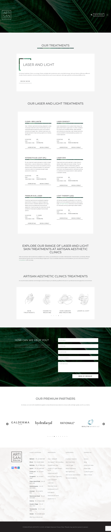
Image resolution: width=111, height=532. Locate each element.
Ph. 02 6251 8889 (39, 462)
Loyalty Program (88, 471)
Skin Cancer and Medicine (47, 311)
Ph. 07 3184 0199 (40, 465)
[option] (29, 303)
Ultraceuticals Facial (53, 495)
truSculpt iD (51, 492)
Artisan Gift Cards (88, 465)
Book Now (99, 14)
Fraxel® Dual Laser (53, 465)
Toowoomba (33, 509)
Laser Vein (51, 483)
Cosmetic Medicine (29, 311)
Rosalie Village (34, 504)
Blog (85, 462)
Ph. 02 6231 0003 (40, 514)
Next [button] (93, 303)
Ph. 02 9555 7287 (40, 459)
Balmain (32, 459)
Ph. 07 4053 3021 (39, 468)
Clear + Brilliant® (52, 459)
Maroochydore (34, 486)
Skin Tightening (70, 471)
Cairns (31, 468)
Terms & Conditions (71, 478)
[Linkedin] (18, 468)
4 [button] (58, 315)
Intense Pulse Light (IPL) (55, 476)
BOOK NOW (25, 81)
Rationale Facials (52, 486)
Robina (32, 501)
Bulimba (32, 465)
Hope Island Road (35, 481)
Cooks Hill (33, 471)
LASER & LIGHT (65, 311)
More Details (32, 147)
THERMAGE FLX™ (53, 489)
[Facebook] (13, 468)
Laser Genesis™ (52, 479)
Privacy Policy (60, 527)
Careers (86, 459)
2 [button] (54, 315)
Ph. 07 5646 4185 (39, 501)
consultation (22, 260)
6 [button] (58, 436)
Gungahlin (33, 476)
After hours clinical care (36, 517)
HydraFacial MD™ (53, 473)
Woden (32, 514)
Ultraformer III (52, 498)
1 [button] (51, 315)
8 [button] (62, 436)
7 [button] (60, 436)
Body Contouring (71, 468)
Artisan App (87, 468)
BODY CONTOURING (83, 311)
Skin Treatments (70, 462)
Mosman (32, 491)
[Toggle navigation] (107, 15)
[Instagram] (16, 468)
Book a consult (44, 147)
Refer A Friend (88, 475)
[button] (7, 424)
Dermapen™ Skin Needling (55, 462)
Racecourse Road (35, 496)
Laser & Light (69, 465)
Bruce (31, 462)
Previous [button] (19, 303)
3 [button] (56, 315)
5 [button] (61, 315)
